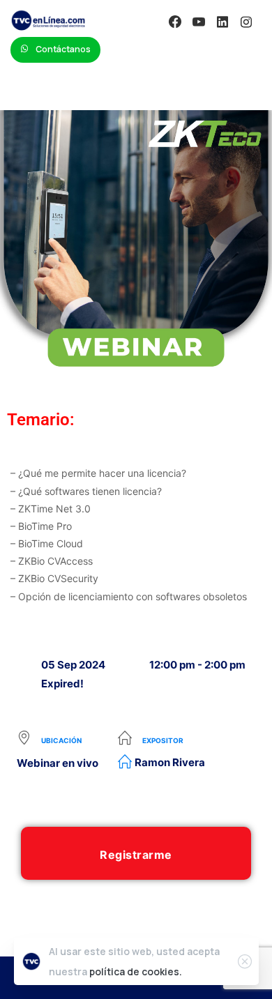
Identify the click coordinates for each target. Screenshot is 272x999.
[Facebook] (175, 21)
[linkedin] (222, 21)
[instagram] (246, 21)
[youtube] (199, 21)
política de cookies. (135, 971)
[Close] (245, 961)
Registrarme (136, 855)
